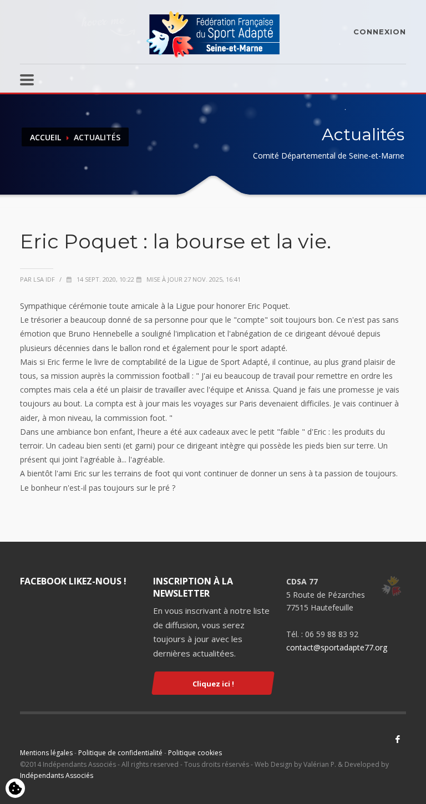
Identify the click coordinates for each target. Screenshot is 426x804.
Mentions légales (46, 752)
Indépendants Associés (56, 775)
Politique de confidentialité (120, 752)
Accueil (45, 137)
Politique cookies (195, 752)
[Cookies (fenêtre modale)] (15, 789)
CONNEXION (379, 31)
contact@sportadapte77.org (336, 647)
